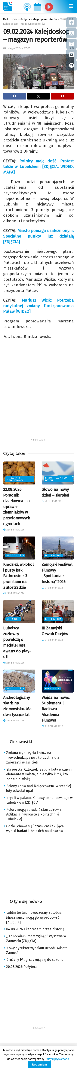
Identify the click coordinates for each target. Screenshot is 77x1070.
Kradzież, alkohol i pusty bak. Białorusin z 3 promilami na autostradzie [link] (18, 576)
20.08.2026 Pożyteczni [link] (23, 967)
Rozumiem (39, 1064)
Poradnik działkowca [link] (15, 479)
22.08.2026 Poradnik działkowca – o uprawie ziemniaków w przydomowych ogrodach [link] (16, 506)
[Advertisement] (38, 398)
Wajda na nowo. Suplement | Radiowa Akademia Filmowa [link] (56, 709)
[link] (7, 6)
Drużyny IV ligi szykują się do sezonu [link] (34, 960)
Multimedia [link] (53, 555)
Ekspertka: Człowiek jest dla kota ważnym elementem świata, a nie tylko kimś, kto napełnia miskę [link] (39, 774)
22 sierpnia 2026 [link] (15, 530)
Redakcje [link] (13, 619)
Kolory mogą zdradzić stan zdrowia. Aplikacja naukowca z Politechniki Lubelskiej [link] (34, 814)
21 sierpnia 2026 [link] (15, 593)
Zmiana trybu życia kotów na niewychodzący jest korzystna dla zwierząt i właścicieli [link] (32, 758)
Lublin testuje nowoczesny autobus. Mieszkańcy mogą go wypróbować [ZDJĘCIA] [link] (34, 917)
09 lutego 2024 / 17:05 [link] (16, 48)
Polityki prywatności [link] (57, 1059)
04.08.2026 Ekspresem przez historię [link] (35, 929)
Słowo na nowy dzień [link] (56, 479)
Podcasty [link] (52, 688)
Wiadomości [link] (15, 555)
